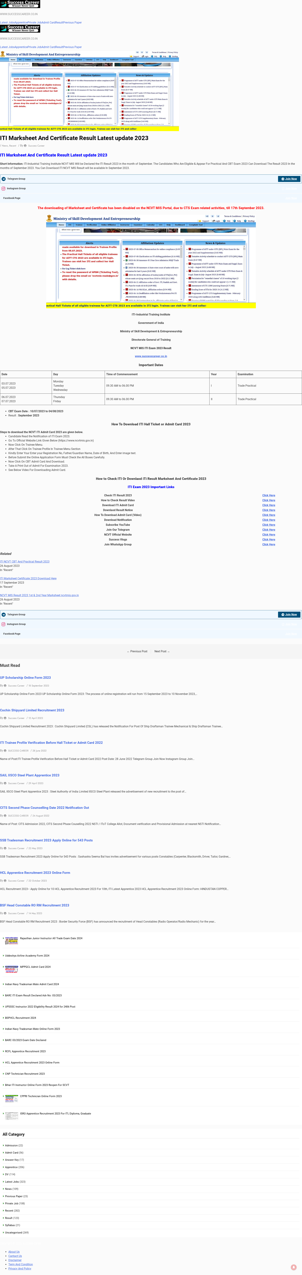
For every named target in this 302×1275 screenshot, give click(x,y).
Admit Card (48, 22)
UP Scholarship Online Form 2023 (25, 678)
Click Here (268, 495)
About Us (14, 1251)
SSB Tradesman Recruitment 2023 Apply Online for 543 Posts (46, 840)
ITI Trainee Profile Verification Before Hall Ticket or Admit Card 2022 (51, 743)
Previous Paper (72, 22)
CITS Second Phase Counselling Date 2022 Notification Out (44, 808)
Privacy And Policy (19, 1268)
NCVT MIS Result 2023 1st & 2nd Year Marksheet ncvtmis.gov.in (39, 595)
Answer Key (12, 1159)
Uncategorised (13, 1232)
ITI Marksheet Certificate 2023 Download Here (28, 578)
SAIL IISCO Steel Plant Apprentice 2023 (29, 775)
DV (7, 1174)
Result (59, 22)
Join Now (291, 179)
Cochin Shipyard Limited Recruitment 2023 (32, 710)
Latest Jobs (7, 22)
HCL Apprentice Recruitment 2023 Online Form (35, 873)
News (5, 145)
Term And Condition (20, 1264)
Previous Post (137, 651)
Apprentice (21, 22)
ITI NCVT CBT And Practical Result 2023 (24, 561)
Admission (11, 1145)
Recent (12, 145)
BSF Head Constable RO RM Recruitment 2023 (34, 905)
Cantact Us (15, 1256)
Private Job (35, 22)
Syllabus (10, 1225)
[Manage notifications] (294, 1267)
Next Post (162, 651)
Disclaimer (14, 1260)
